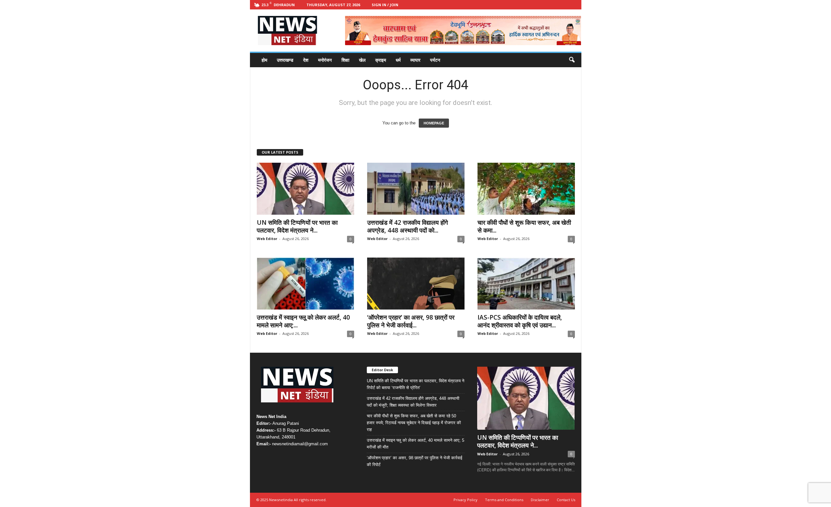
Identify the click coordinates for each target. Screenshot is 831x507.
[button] (571, 60)
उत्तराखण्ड (285, 60)
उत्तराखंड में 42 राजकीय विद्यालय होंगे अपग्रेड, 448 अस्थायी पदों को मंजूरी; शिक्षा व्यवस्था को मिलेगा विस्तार (413, 402)
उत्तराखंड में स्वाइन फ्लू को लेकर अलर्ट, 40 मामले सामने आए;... (303, 321)
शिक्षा (345, 60)
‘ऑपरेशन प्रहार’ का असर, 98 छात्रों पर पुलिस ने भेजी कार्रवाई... (410, 321)
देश (305, 60)
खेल (362, 60)
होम (264, 60)
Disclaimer (540, 499)
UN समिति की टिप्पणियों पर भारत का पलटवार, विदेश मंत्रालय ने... (297, 226)
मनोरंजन (325, 60)
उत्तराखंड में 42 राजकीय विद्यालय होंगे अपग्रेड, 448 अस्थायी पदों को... (407, 226)
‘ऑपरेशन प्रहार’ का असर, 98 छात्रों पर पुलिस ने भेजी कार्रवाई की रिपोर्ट (414, 461)
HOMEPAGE (434, 123)
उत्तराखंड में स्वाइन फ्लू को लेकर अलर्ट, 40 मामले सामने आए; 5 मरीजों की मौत (415, 444)
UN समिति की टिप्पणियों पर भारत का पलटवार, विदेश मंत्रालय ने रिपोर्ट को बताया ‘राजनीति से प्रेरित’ (415, 384)
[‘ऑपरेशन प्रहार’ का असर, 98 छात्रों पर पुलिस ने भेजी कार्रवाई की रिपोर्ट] (416, 284)
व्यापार (415, 60)
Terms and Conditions (504, 499)
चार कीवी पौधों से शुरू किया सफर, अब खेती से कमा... (524, 226)
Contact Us (566, 499)
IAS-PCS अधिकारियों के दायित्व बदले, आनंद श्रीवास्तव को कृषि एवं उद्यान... (520, 321)
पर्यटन (435, 60)
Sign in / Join (385, 4)
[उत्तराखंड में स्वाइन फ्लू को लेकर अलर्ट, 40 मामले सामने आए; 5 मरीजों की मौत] (305, 284)
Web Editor (267, 238)
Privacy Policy (465, 499)
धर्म (398, 60)
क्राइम (380, 60)
